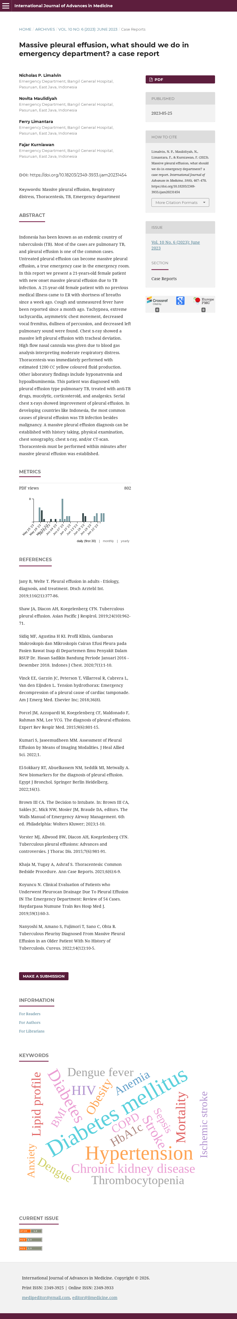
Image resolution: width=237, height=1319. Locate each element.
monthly (108, 541)
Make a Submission (44, 976)
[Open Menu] (6, 6)
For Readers (29, 1013)
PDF (158, 79)
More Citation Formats (176, 202)
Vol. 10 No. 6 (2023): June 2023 (87, 29)
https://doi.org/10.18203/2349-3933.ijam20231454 (78, 175)
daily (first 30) (86, 541)
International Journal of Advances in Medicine (63, 5)
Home (25, 29)
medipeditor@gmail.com (46, 1297)
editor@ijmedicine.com (94, 1297)
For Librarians (32, 1031)
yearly (125, 541)
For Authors (29, 1022)
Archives (45, 29)
